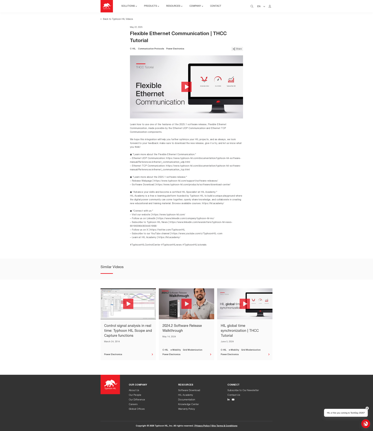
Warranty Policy (186, 409)
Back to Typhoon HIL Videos (118, 19)
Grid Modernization (192, 350)
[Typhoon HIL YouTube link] (233, 400)
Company (195, 6)
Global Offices (137, 409)
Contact (215, 6)
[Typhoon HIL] (107, 6)
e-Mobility (175, 350)
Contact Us (233, 395)
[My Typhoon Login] (269, 6)
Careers (133, 404)
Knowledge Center (188, 404)
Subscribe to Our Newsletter (243, 390)
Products (150, 6)
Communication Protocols (151, 49)
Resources (173, 6)
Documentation (186, 400)
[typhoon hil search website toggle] (252, 6)
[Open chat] (365, 423)
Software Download (189, 390)
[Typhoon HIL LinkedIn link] (228, 400)
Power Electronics (175, 49)
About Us (134, 390)
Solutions (128, 6)
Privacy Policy (202, 426)
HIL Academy (185, 395)
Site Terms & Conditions (224, 426)
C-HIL (133, 49)
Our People (135, 395)
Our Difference (137, 400)
